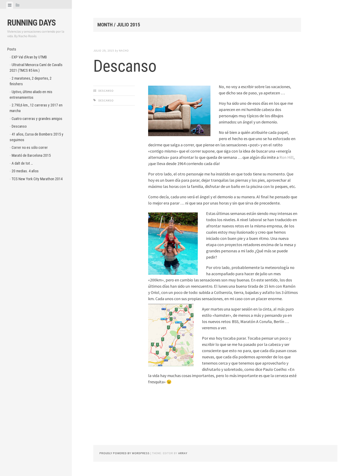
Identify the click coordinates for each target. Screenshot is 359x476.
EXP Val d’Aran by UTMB (29, 57)
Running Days (31, 23)
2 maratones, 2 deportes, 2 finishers (31, 81)
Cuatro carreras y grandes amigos (37, 118)
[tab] (9, 5)
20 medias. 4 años (25, 171)
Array (182, 453)
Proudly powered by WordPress (125, 453)
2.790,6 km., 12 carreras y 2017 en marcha (36, 108)
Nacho (124, 50)
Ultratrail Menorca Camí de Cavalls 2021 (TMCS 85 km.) (36, 68)
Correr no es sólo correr (30, 147)
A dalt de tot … (22, 163)
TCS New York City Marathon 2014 (37, 179)
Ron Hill (286, 157)
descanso (106, 100)
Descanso (19, 126)
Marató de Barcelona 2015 (31, 155)
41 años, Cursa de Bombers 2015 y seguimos (36, 137)
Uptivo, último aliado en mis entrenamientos (31, 95)
